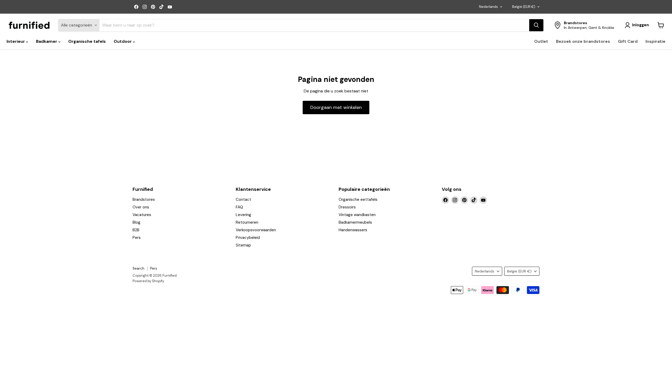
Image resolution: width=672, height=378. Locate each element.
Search (138, 268)
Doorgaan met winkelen (336, 107)
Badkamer (47, 41)
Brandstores (144, 199)
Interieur (16, 41)
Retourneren (247, 222)
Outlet (541, 41)
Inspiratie (655, 41)
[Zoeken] (536, 25)
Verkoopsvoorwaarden (256, 230)
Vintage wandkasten (357, 214)
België (523, 6)
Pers (137, 237)
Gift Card (628, 41)
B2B (136, 230)
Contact (243, 199)
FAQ (239, 207)
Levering (243, 214)
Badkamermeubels (355, 222)
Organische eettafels (358, 199)
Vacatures (142, 214)
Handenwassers (353, 230)
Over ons (141, 207)
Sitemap (243, 245)
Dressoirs (347, 207)
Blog (136, 222)
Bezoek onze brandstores (583, 41)
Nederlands (488, 6)
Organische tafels (87, 41)
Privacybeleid (248, 237)
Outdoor (123, 41)
